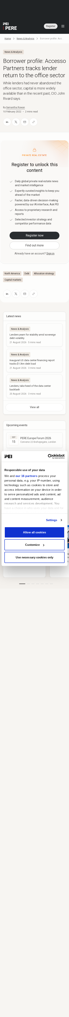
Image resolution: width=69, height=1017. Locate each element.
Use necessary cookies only (34, 557)
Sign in (50, 253)
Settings (51, 520)
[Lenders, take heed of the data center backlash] (34, 386)
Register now (35, 235)
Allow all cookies (34, 532)
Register (50, 26)
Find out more (34, 245)
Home (8, 38)
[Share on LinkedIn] (7, 122)
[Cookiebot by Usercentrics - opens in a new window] (49, 456)
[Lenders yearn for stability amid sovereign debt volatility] (34, 334)
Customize (32, 544)
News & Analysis (25, 38)
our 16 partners (27, 476)
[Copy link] (34, 122)
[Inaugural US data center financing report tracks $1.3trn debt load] (34, 360)
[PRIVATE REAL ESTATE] (10, 26)
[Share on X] (16, 122)
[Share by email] (25, 122)
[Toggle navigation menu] (63, 26)
